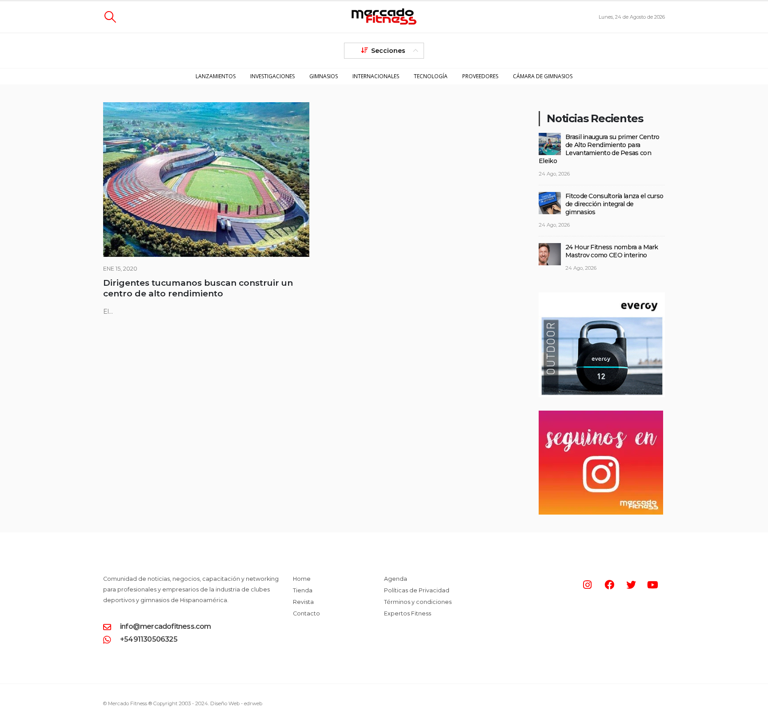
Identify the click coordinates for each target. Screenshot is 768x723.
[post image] (206, 179)
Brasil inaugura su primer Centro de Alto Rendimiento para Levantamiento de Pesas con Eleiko (599, 149)
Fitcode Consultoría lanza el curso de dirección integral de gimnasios (614, 204)
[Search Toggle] (110, 17)
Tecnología (431, 76)
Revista (303, 602)
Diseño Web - (236, 703)
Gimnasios (323, 76)
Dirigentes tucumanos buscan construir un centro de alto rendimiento (198, 288)
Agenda (395, 578)
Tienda (302, 590)
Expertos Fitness (407, 613)
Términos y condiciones (418, 602)
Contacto (306, 613)
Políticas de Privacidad (416, 590)
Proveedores (480, 76)
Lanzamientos (216, 76)
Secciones (388, 51)
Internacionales (375, 76)
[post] (550, 143)
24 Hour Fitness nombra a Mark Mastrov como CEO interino (611, 251)
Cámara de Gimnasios (542, 76)
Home (302, 578)
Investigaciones (272, 76)
